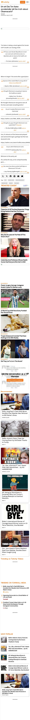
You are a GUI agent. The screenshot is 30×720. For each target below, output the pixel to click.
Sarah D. (3, 14)
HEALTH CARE (11, 180)
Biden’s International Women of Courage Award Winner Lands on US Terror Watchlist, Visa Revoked (14, 523)
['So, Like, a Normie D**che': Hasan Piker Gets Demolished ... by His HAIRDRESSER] (15, 456)
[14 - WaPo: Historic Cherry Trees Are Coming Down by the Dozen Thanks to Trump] (4, 640)
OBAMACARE (4, 183)
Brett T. (4, 444)
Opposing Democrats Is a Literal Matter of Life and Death (15, 596)
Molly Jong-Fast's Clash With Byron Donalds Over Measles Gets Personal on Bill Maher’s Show (15, 413)
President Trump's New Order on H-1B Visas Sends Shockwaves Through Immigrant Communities (14, 604)
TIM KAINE (16, 183)
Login (22, 2)
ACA (5, 180)
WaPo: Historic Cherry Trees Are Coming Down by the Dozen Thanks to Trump (14, 440)
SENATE (10, 183)
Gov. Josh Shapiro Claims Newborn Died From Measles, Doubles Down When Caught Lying (14, 550)
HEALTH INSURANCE (20, 180)
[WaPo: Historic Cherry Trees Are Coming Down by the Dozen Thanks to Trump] (15, 429)
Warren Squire (5, 417)
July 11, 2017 (21, 61)
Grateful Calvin (6, 471)
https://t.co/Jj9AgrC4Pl (15, 83)
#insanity (18, 125)
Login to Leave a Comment (15, 380)
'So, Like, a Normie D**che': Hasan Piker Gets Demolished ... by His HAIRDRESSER (14, 467)
